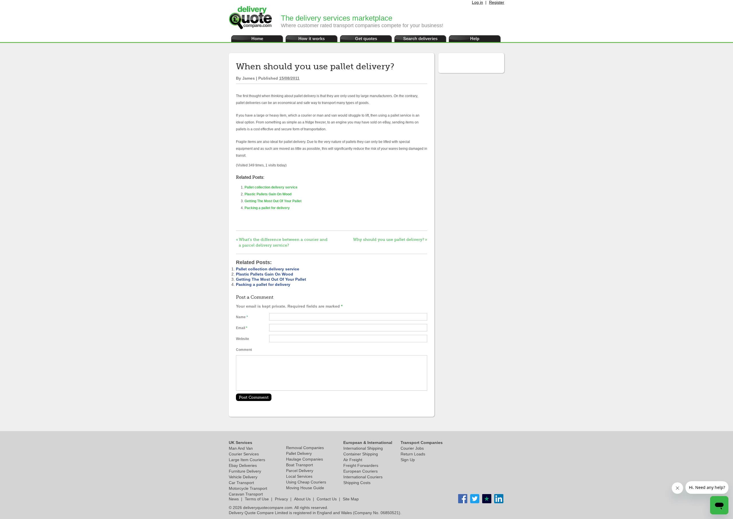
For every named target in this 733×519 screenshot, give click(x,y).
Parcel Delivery (299, 470)
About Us (302, 499)
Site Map (351, 499)
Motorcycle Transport (248, 488)
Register (496, 2)
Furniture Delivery (245, 471)
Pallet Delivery (299, 453)
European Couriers (360, 471)
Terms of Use (257, 499)
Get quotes (366, 38)
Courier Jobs (412, 448)
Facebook (462, 498)
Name (241, 317)
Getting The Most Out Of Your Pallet (273, 201)
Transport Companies (422, 442)
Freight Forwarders (360, 465)
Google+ (498, 498)
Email (240, 328)
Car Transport (241, 482)
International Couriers (363, 477)
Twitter (474, 498)
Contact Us (327, 499)
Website (242, 339)
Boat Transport (299, 465)
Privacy (281, 499)
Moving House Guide (305, 487)
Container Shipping (360, 454)
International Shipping (363, 448)
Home (257, 38)
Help (474, 38)
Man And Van (241, 448)
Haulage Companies (304, 459)
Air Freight (352, 459)
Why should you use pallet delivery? (388, 239)
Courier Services (244, 454)
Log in (477, 2)
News (234, 499)
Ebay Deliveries (243, 465)
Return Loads (413, 454)
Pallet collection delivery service (271, 187)
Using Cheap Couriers (306, 482)
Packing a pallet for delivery (267, 208)
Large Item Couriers (247, 459)
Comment (244, 350)
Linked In (486, 498)
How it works (311, 38)
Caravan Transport (246, 494)
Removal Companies (305, 447)
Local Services (299, 476)
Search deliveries (420, 38)
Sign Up (408, 459)
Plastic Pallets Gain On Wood (268, 194)
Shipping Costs (357, 482)
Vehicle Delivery (243, 477)
